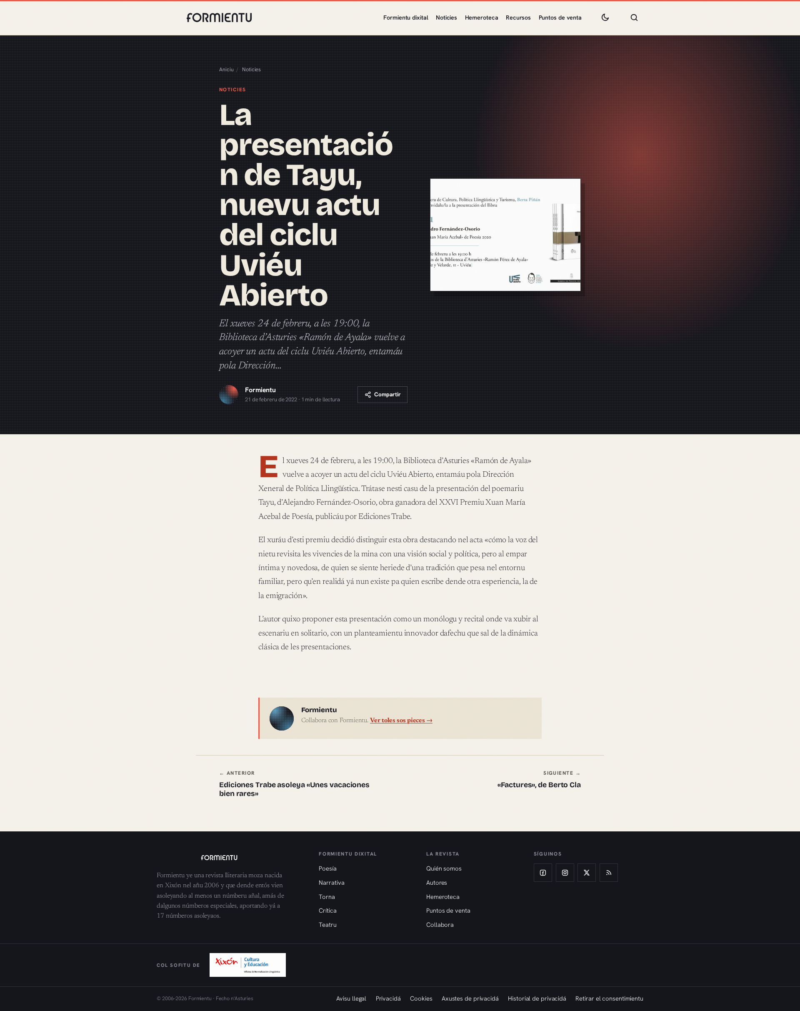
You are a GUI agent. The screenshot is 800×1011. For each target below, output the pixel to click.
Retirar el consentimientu (609, 998)
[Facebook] (543, 872)
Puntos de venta (560, 17)
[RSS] (609, 872)
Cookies (421, 998)
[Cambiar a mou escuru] (605, 17)
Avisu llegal (351, 998)
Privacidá (388, 998)
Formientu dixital (405, 17)
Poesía (327, 868)
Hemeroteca (481, 17)
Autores (436, 882)
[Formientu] (230, 857)
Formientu (260, 389)
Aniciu (226, 69)
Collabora (440, 924)
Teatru (327, 924)
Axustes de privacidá (470, 998)
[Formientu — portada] (219, 17)
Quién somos (444, 868)
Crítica (327, 910)
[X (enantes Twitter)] (587, 872)
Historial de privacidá (537, 998)
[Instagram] (565, 872)
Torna (327, 897)
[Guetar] (634, 17)
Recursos (518, 17)
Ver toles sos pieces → (401, 721)
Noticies (446, 17)
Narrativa (331, 882)
